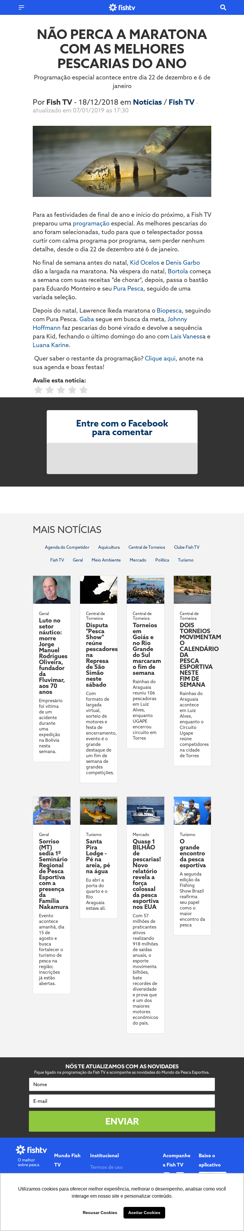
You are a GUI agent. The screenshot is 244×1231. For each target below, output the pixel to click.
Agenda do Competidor (67, 547)
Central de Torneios (147, 547)
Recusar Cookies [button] (100, 1212)
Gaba (86, 319)
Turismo (186, 560)
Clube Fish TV (186, 547)
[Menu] (21, 7)
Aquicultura (109, 547)
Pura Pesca (128, 288)
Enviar (122, 1121)
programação (91, 223)
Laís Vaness (186, 336)
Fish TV (182, 102)
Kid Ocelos (144, 262)
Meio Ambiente (106, 560)
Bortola (178, 271)
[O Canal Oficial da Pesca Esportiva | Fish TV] (122, 8)
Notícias (148, 102)
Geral (78, 560)
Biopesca (169, 310)
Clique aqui (160, 358)
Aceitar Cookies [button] (144, 1212)
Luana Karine (51, 345)
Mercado (138, 560)
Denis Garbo (183, 262)
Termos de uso (106, 1167)
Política (162, 560)
